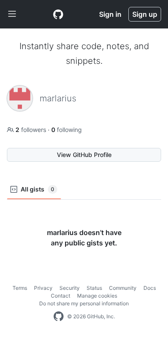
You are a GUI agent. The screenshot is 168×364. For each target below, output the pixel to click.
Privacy (43, 288)
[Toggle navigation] (12, 14)
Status (94, 288)
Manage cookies (97, 295)
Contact (60, 295)
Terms (19, 288)
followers (32, 129)
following (66, 129)
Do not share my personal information (84, 303)
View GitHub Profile (84, 154)
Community (123, 288)
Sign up (144, 14)
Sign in (110, 14)
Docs (149, 288)
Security (69, 288)
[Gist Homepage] (58, 14)
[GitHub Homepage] (58, 316)
